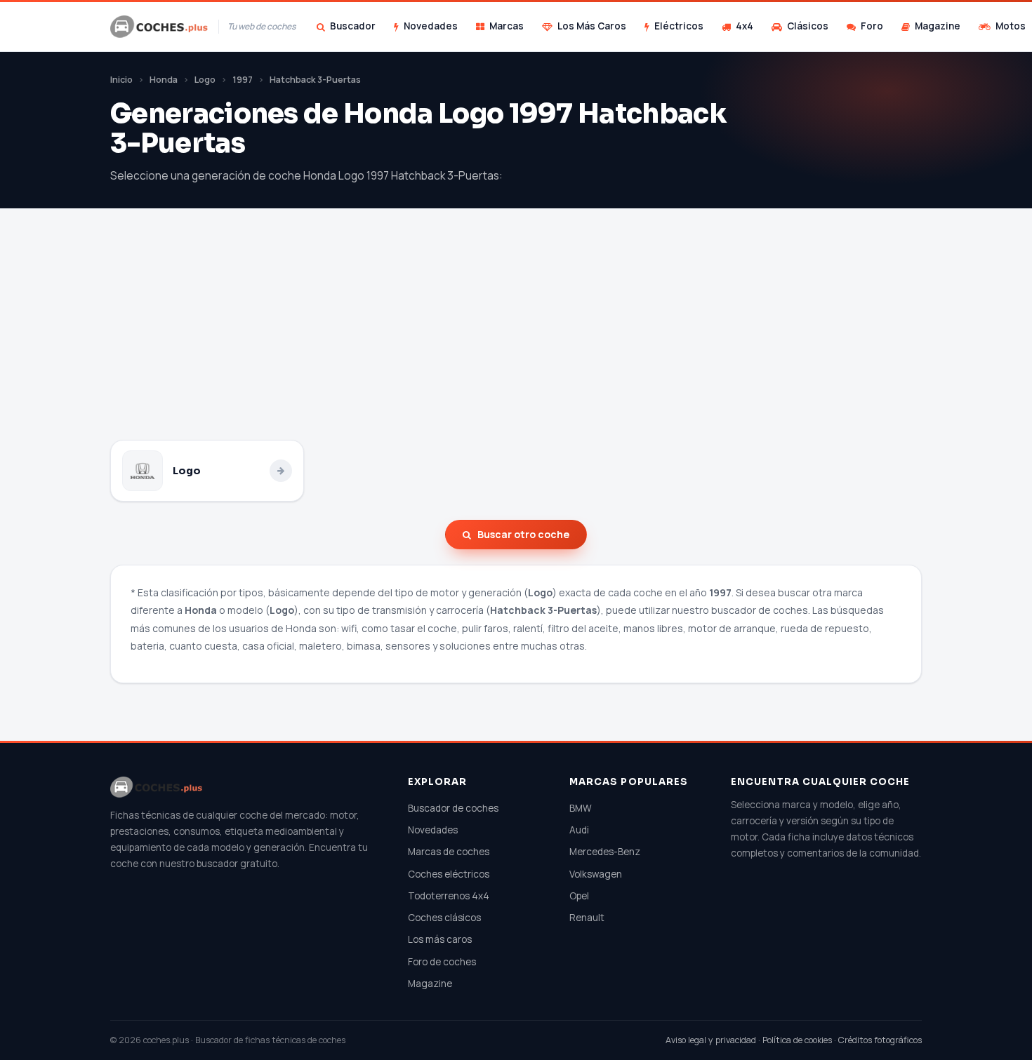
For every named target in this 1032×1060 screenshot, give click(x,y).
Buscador (353, 26)
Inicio (121, 80)
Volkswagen (595, 874)
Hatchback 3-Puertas (315, 80)
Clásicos (807, 26)
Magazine (937, 26)
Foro (872, 26)
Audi (579, 830)
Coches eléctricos (448, 874)
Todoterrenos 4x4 (448, 896)
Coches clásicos (444, 917)
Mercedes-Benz (604, 851)
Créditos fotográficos (880, 1040)
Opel (579, 896)
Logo (205, 80)
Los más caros (440, 939)
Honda (164, 80)
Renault (586, 917)
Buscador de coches (453, 808)
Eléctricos (678, 26)
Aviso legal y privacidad (711, 1040)
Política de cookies (797, 1040)
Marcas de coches (448, 851)
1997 (242, 80)
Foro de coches (442, 961)
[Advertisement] (516, 334)
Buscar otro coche (523, 534)
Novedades (431, 26)
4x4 (744, 26)
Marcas (506, 26)
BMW (580, 808)
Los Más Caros (591, 26)
